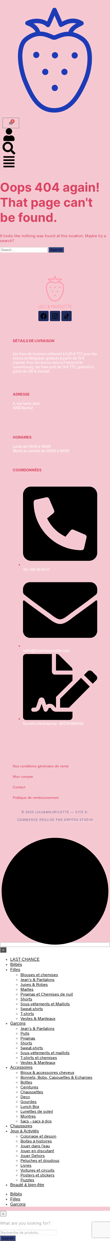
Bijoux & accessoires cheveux (47, 1072)
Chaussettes (31, 1091)
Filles (15, 969)
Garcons (18, 1204)
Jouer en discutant (37, 1150)
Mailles (27, 989)
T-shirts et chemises (38, 1057)
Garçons (18, 1023)
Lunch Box (29, 1106)
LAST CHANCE (25, 959)
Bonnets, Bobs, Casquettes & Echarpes (56, 1077)
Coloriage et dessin (38, 1136)
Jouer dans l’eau (35, 1145)
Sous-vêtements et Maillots (45, 1003)
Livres (25, 1165)
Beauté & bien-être (27, 1185)
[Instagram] (55, 316)
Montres (28, 1116)
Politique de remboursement (36, 798)
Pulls (24, 1033)
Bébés (16, 964)
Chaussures (21, 1126)
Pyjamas (27, 1038)
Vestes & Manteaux (37, 1018)
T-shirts (27, 1013)
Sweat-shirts (31, 1008)
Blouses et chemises (39, 974)
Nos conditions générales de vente (41, 766)
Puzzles (27, 1179)
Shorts (26, 998)
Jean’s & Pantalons (37, 979)
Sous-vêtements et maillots (45, 1052)
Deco (25, 1096)
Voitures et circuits (37, 1170)
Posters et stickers (37, 1174)
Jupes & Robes (34, 984)
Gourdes (28, 1101)
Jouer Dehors (32, 1155)
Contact (19, 787)
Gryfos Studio (78, 820)
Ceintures (29, 1086)
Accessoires (21, 1067)
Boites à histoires (36, 1140)
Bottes (26, 1082)
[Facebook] (43, 316)
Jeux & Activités (24, 1131)
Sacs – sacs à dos (36, 1120)
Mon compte (23, 777)
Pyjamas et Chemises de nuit (46, 994)
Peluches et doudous (39, 1160)
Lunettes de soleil (36, 1111)
